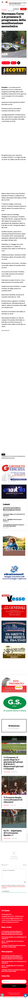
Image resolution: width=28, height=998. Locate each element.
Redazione (4, 10)
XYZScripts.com (21, 997)
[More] (18, 62)
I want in (14, 986)
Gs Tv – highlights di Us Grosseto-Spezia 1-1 (12, 520)
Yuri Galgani (7, 772)
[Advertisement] (14, 139)
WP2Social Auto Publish (8, 997)
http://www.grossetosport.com (14, 728)
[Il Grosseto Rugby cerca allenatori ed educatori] (14, 785)
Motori (5, 54)
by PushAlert (12, 10)
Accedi (24, 865)
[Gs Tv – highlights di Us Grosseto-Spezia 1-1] (14, 818)
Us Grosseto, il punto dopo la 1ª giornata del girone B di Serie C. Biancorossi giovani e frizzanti (12, 509)
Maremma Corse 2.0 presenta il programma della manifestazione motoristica (13, 457)
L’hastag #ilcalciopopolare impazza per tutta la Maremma (13, 525)
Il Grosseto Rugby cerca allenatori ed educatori (14, 514)
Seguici (23, 9)
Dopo (16, 9)
